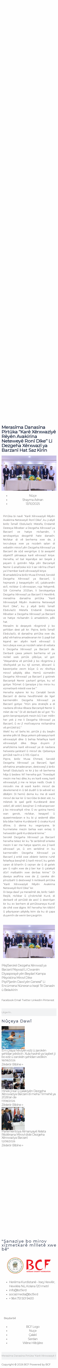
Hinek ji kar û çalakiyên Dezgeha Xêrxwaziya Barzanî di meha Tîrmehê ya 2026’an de (29, 1094)
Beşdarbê (10, 1318)
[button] (6, 942)
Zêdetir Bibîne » (12, 1064)
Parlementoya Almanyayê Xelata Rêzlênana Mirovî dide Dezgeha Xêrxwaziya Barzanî (24, 1134)
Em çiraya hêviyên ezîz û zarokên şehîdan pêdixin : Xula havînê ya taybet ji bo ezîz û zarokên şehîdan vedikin (29, 1054)
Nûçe (33, 495)
